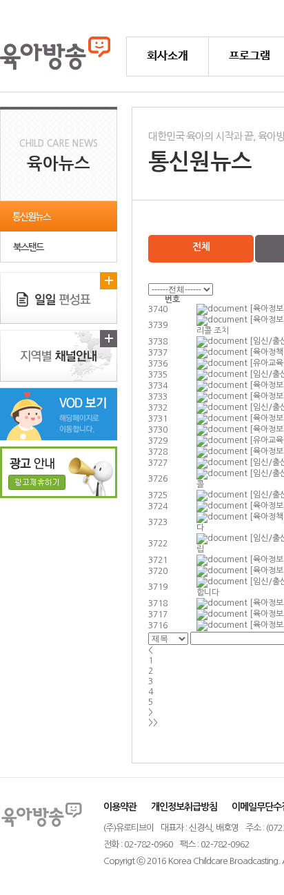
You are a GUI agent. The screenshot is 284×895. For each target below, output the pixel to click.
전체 (201, 246)
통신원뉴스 (31, 217)
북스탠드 (28, 247)
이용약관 (119, 807)
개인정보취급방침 (184, 807)
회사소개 (167, 56)
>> (153, 723)
